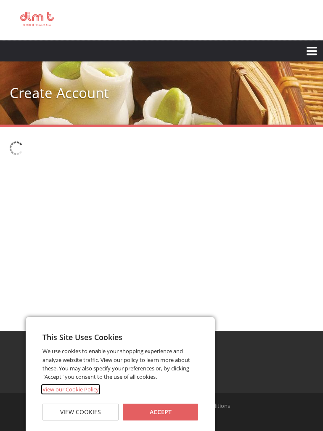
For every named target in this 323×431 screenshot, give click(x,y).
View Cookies (80, 412)
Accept (161, 412)
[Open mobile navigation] (161, 50)
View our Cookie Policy (70, 389)
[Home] (37, 19)
